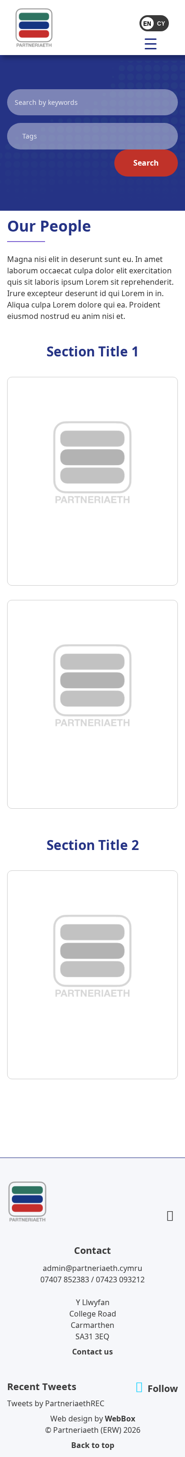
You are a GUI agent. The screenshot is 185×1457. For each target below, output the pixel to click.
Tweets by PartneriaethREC (55, 1403)
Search (146, 163)
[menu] (154, 43)
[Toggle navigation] (131, 43)
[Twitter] (170, 1215)
